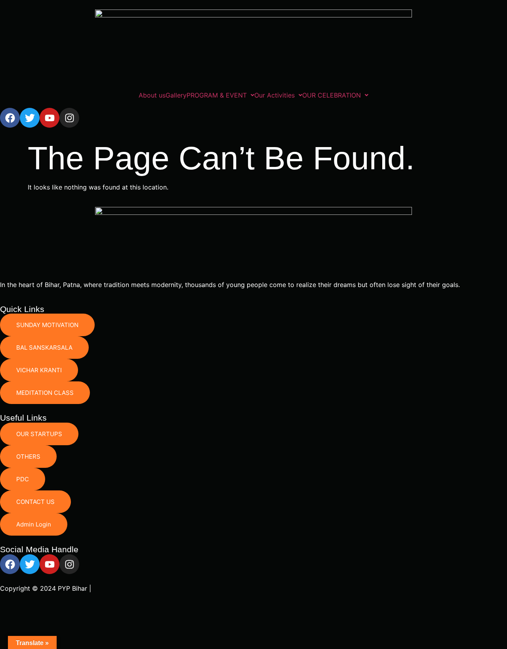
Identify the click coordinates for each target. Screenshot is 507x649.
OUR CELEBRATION (331, 95)
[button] (220, 95)
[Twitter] (30, 118)
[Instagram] (69, 118)
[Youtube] (49, 118)
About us (152, 95)
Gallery (176, 95)
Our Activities (274, 95)
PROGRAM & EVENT (217, 95)
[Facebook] (10, 118)
